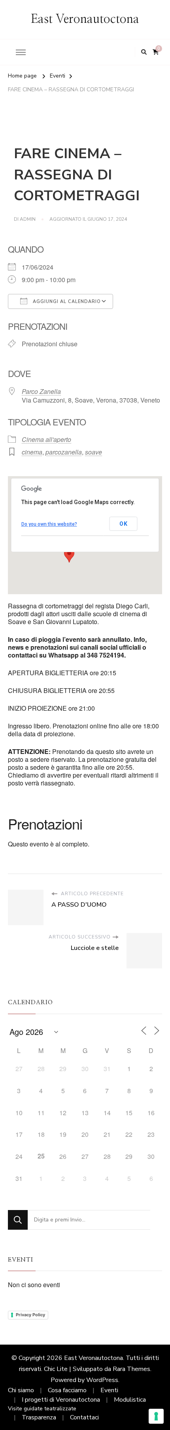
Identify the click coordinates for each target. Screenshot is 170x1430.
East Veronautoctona (85, 19)
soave (93, 451)
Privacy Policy (30, 1314)
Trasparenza (39, 1417)
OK (123, 524)
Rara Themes (131, 1369)
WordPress (102, 1380)
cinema (32, 451)
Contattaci (84, 1417)
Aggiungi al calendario (66, 302)
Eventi (109, 1390)
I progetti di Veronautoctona (61, 1399)
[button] (69, 555)
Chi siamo (21, 1390)
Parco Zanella (41, 391)
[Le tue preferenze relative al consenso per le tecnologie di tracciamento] (156, 1416)
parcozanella (63, 451)
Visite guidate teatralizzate (42, 1408)
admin (28, 219)
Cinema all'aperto (46, 439)
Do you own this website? (49, 524)
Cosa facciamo (67, 1390)
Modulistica (130, 1399)
